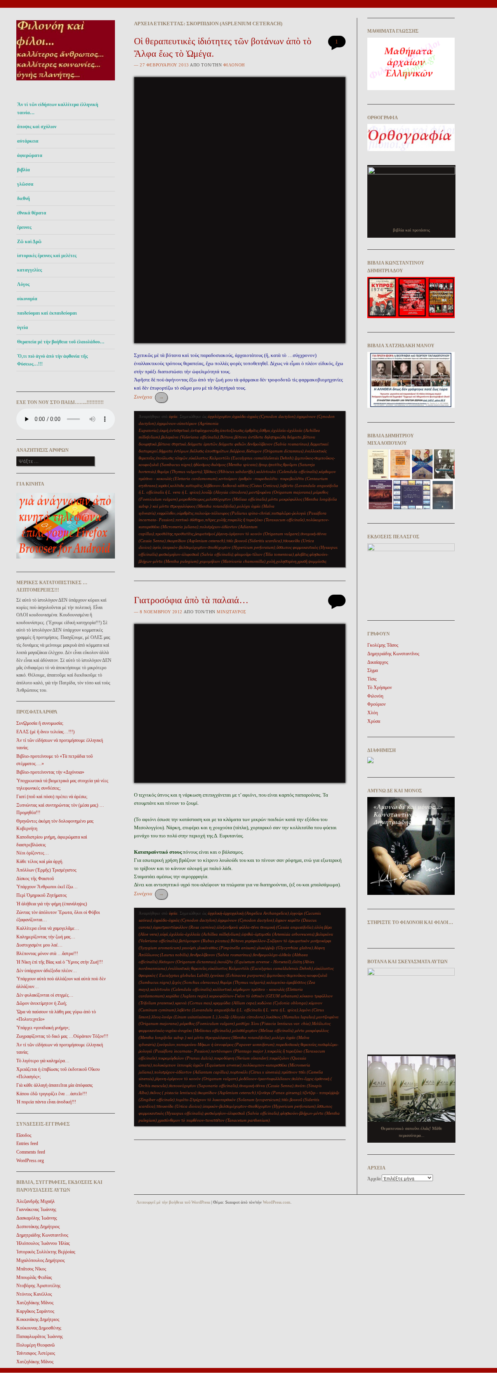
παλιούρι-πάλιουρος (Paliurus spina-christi (232, 513)
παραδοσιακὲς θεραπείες (296, 1044)
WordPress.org (30, 1160)
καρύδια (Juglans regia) (187, 996)
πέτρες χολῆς (215, 519)
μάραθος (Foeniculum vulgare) (207, 1023)
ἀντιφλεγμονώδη (205, 430)
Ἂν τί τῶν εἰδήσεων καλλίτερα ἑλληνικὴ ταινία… (57, 108)
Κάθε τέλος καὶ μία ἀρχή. (39, 861)
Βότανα (226, 437)
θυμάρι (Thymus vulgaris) (179, 471)
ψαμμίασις (317, 561)
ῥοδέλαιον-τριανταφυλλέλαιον (264, 1078)
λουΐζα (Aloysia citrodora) (225, 492)
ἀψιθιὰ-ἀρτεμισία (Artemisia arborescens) (278, 934)
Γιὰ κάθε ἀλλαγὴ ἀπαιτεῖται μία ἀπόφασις (54, 1085)
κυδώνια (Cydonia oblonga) (282, 1003)
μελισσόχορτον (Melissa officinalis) (236, 499)
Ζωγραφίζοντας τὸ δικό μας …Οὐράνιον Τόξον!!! (62, 1036)
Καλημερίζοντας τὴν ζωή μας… (45, 937)
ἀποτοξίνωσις (231, 430)
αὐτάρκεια (27, 141)
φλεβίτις (301, 554)
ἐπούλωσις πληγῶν (172, 458)
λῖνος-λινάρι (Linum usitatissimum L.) (184, 1017)
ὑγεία (22, 327)
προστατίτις (183, 533)
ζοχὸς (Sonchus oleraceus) (195, 982)
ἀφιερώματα (29, 155)
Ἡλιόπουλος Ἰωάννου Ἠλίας (43, 1243)
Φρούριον (376, 704)
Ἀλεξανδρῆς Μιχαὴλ (35, 1201)
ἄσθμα (264, 430)
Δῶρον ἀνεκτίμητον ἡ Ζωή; (41, 1003)
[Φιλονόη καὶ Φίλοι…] (65, 82)
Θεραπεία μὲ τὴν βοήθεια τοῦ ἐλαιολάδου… (60, 342)
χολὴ (271, 561)
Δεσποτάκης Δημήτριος (38, 1226)
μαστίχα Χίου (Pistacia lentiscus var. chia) (273, 1023)
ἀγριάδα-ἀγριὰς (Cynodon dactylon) (263, 416)
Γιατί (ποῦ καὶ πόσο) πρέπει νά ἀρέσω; (51, 796)
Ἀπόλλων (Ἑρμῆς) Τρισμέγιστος (46, 870)
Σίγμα (372, 670)
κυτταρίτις (194, 485)
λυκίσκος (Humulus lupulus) (290, 1017)
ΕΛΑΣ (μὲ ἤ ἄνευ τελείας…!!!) (45, 731)
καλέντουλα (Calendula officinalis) (287, 471)
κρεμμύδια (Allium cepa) (234, 1003)
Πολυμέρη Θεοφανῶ (35, 1345)
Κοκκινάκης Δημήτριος (37, 1319)
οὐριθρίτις (185, 513)
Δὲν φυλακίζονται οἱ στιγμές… (44, 995)
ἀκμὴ (164, 430)
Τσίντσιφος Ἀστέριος (35, 1353)
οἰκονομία (27, 298)
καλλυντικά (222, 989)
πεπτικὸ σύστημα (190, 519)
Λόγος (23, 284)
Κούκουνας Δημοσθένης (38, 1328)
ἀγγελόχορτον (219, 416)
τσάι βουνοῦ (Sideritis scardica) (254, 540)
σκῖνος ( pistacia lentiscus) (173, 1092)
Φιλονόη (234, 65)
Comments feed (30, 1152)
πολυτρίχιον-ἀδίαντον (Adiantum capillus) (191, 1072)
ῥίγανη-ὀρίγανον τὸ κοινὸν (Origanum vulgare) (257, 533)
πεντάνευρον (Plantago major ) (238, 1051)
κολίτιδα (177, 485)
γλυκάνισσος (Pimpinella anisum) (226, 947)
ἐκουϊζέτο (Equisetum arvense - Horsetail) (254, 961)
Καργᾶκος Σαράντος (35, 1311)
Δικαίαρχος (377, 662)
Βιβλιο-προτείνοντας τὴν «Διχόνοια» (50, 772)
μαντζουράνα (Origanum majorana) (280, 492)
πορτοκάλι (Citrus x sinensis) (255, 1072)
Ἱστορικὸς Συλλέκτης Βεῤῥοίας (45, 1252)
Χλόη (372, 712)
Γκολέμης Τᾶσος (382, 645)
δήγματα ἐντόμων (174, 451)
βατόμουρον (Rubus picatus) (204, 940)
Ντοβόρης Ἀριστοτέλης (38, 1285)
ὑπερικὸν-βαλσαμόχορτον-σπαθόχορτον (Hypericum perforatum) (218, 547)
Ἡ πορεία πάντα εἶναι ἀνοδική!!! (46, 1102)
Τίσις (372, 679)
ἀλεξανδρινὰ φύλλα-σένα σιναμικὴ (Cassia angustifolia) (265, 927)
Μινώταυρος (231, 611)
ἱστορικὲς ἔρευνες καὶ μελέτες (46, 255)
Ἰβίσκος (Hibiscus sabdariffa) (229, 471)
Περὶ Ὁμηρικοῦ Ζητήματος (41, 895)
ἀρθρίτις (251, 430)
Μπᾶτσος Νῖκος (31, 1269)
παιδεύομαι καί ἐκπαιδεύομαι (47, 313)
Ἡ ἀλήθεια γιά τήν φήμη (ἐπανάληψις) (51, 904)
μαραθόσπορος (192, 499)
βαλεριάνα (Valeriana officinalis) (190, 437)
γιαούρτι (189, 947)
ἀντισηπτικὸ (179, 430)
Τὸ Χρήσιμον (379, 687)
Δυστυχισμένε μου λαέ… (39, 945)
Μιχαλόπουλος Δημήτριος (40, 1260)
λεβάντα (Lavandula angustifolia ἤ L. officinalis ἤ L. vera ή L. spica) (237, 1010)
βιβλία (23, 169)
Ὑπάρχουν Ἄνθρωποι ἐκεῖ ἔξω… (47, 886)
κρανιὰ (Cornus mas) (193, 1003)
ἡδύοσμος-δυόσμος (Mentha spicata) (225, 464)
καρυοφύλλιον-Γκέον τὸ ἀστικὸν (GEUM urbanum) (254, 996)
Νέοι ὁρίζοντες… (32, 853)
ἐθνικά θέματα (31, 213)
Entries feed (27, 1143)
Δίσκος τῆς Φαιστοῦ (35, 878)
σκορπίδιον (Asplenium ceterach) (196, 540)
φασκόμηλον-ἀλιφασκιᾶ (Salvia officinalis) (196, 554)
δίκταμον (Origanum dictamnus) (275, 451)
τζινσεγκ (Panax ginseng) (279, 1092)
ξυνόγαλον (166, 1044)
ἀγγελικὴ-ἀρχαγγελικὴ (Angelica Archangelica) (248, 913)
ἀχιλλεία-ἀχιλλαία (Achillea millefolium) (204, 934)
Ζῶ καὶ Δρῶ (29, 241)
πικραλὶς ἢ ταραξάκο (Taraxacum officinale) (266, 519)
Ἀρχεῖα (374, 1179)
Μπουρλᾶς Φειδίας (34, 1277)
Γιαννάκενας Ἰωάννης (36, 1209)
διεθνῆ (23, 198)
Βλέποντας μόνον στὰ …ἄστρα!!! (47, 953)
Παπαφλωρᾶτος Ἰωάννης (39, 1336)
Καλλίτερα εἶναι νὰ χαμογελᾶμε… (47, 928)
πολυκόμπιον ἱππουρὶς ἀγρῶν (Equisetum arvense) (197, 1065)
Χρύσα (373, 721)
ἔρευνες (24, 227)
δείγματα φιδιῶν (232, 444)
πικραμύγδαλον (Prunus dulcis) (185, 1058)
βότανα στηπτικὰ (172, 444)
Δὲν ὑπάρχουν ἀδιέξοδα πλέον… (46, 970)
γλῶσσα (25, 184)
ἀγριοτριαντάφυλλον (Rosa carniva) (184, 927)
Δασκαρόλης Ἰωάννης (36, 1218)
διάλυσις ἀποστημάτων (209, 451)
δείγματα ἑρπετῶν (202, 444)
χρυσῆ (302, 561)
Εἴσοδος (23, 1135)
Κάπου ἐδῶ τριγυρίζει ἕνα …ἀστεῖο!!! (51, 1093)
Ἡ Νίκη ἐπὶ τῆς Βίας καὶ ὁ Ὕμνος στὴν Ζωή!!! (59, 962)
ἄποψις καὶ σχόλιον (36, 126)
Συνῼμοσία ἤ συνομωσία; (39, 723)
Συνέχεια (149, 397)
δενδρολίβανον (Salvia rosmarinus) (278, 444)
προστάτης (164, 533)
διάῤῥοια (237, 451)
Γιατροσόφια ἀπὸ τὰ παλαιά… (191, 600)
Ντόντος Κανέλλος (34, 1294)
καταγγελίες (29, 270)
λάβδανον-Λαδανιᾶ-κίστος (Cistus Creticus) (241, 485)
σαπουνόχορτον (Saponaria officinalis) (203, 1085)
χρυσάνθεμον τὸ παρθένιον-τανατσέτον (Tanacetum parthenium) (214, 1120)
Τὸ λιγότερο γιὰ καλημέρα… (43, 1060)
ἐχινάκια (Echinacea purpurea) (238, 975)
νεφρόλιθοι (166, 513)
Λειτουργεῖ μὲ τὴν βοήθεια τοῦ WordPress (173, 1202)
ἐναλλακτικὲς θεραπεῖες (187, 968)
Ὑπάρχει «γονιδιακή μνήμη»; (43, 1027)
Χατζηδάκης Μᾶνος (35, 1302)
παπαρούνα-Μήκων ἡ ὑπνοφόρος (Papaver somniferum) (225, 1044)
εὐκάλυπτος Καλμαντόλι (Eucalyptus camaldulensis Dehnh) (241, 458)
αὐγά (164, 934)
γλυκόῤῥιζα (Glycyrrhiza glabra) (285, 947)
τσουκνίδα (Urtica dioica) (179, 1106)
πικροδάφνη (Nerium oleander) (241, 1058)
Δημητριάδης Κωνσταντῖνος (42, 1235)
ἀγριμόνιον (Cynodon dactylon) (246, 920)
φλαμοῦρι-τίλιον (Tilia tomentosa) (264, 554)
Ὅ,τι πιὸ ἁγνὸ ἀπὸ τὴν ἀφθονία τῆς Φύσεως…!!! (52, 360)
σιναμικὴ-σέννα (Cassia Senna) (266, 1085)
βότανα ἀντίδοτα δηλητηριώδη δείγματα (268, 437)
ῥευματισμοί (205, 533)
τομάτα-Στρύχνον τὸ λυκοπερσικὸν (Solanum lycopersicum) (228, 1099)
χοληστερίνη (286, 561)
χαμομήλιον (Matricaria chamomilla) (233, 561)
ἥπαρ (263, 464)
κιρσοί (163, 485)
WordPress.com (276, 1202)
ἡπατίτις (275, 464)
